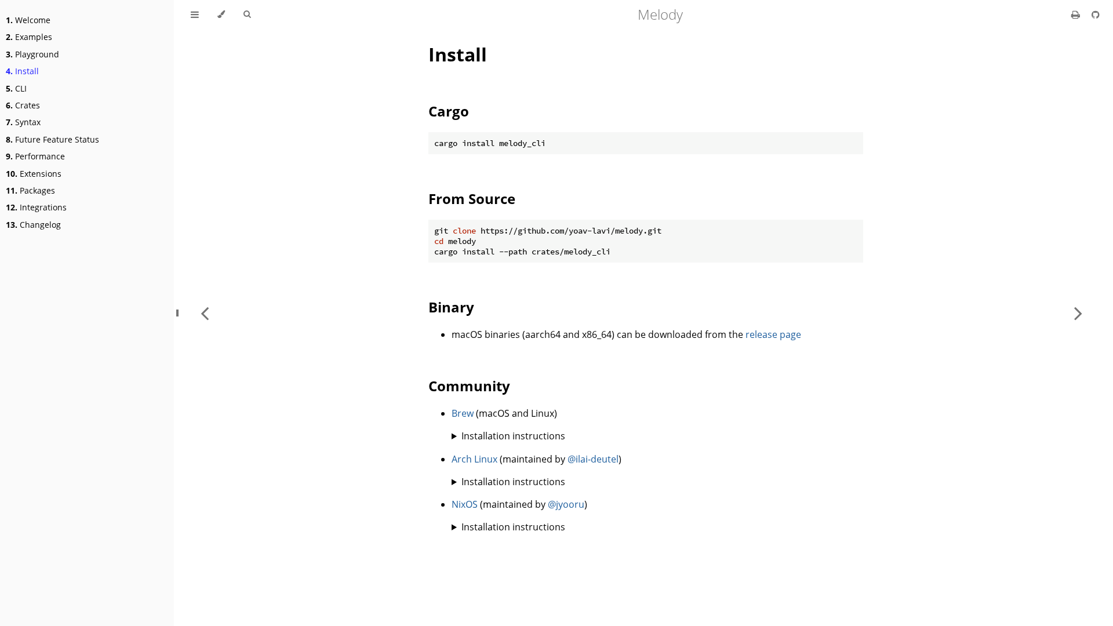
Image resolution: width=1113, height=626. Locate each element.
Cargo (448, 111)
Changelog (33, 224)
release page (773, 334)
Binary (451, 306)
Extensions (33, 173)
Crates (23, 105)
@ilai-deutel (593, 459)
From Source (471, 198)
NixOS (465, 504)
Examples (29, 36)
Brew (463, 413)
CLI (16, 88)
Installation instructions (513, 436)
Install (22, 71)
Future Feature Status (52, 139)
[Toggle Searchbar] (247, 14)
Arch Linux (474, 459)
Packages (30, 190)
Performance (35, 156)
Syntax (23, 122)
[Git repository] (1095, 14)
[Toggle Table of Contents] (194, 14)
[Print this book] (1077, 14)
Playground (32, 54)
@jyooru (566, 504)
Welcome (28, 20)
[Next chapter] (1078, 313)
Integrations (36, 207)
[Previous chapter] (205, 313)
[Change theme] (221, 14)
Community (469, 385)
